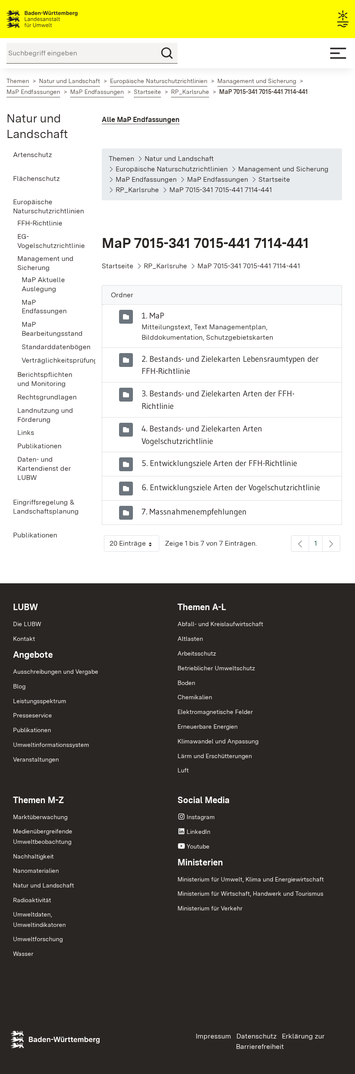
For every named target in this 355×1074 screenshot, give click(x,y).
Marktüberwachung (40, 817)
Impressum (213, 1036)
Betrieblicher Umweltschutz (216, 668)
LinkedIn (198, 831)
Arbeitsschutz (197, 653)
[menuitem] (44, 155)
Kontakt (24, 638)
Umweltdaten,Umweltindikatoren (39, 919)
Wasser (23, 953)
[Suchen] (167, 53)
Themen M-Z (38, 800)
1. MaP (153, 315)
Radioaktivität (32, 900)
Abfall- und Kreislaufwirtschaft (220, 624)
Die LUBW (27, 624)
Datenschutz (256, 1036)
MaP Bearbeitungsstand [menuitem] (49, 329)
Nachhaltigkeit (33, 856)
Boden (186, 682)
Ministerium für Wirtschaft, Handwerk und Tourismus (250, 893)
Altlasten (190, 638)
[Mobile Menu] (338, 53)
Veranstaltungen (36, 759)
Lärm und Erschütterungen (215, 755)
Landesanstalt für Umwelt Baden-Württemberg (57, 19)
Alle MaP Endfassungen (141, 120)
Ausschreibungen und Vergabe (55, 671)
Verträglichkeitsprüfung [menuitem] (49, 360)
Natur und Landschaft (43, 885)
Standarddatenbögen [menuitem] (49, 347)
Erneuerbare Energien (208, 726)
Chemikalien (195, 697)
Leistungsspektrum (39, 701)
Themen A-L (202, 607)
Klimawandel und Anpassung (218, 741)
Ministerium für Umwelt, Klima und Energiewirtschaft (251, 879)
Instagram (201, 817)
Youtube (198, 846)
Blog (19, 686)
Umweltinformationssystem (51, 744)
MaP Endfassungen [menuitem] (44, 306)
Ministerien (200, 862)
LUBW (25, 607)
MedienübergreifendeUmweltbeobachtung (42, 836)
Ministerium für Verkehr (210, 908)
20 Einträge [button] (134, 545)
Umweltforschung (38, 939)
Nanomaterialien (36, 870)
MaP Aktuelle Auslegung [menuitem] (43, 284)
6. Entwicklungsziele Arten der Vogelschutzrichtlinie (231, 487)
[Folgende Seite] (331, 543)
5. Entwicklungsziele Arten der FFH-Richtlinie (219, 463)
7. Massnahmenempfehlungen (194, 511)
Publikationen (32, 730)
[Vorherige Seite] (300, 543)
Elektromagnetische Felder (215, 711)
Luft (183, 770)
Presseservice (32, 715)
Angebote (33, 655)
